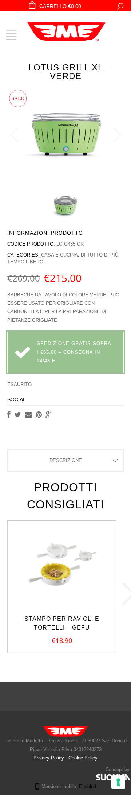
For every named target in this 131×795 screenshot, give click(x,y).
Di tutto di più (99, 255)
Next (116, 135)
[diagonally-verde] (65, 205)
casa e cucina (59, 255)
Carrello (60, 6)
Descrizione (65, 460)
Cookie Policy (83, 758)
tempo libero (25, 262)
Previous (14, 135)
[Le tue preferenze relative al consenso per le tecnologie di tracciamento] (118, 782)
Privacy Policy (49, 758)
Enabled (87, 786)
